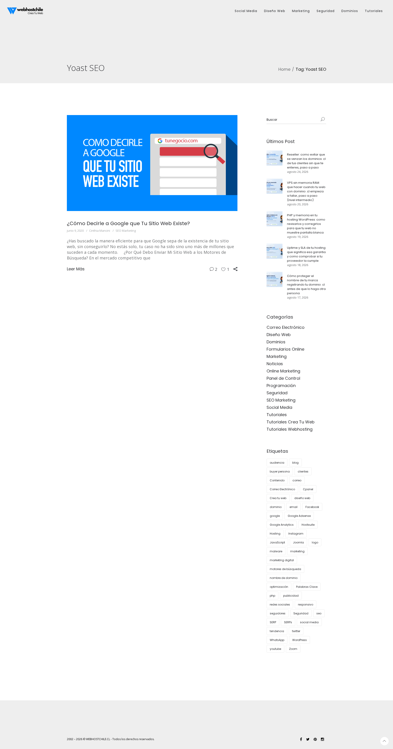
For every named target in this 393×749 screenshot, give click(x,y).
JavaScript (277, 542)
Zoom (293, 649)
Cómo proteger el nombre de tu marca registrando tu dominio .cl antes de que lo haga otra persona (306, 284)
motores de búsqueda (285, 569)
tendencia (277, 631)
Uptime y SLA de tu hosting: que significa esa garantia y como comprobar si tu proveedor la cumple (306, 254)
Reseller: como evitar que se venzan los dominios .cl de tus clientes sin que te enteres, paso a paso (306, 161)
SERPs (288, 622)
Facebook (312, 507)
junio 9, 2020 (75, 231)
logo (315, 542)
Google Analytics (282, 525)
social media (309, 622)
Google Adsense (299, 516)
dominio (276, 507)
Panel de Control (283, 378)
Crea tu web (278, 498)
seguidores (277, 613)
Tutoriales (277, 414)
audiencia (277, 463)
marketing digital (282, 560)
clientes (303, 471)
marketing (297, 551)
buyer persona (280, 471)
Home (284, 69)
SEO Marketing (126, 231)
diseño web (302, 498)
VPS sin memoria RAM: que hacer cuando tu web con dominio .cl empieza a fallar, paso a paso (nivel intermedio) (306, 191)
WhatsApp (277, 640)
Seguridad (277, 393)
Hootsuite (308, 525)
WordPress (299, 640)
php (272, 596)
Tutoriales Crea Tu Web (291, 422)
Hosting (275, 533)
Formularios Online (285, 349)
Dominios (276, 342)
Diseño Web (279, 334)
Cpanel (308, 489)
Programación (281, 385)
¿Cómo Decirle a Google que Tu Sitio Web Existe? (128, 223)
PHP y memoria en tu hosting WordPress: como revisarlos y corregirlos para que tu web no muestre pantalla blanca (306, 224)
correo (296, 480)
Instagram (295, 533)
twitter (296, 631)
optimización (279, 587)
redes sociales (280, 604)
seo (318, 613)
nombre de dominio (283, 578)
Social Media (279, 407)
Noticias (275, 364)
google (275, 516)
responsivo (305, 604)
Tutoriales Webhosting (289, 429)
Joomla (298, 542)
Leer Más (76, 269)
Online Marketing (283, 371)
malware (276, 551)
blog (295, 463)
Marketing (277, 356)
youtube (275, 649)
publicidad (291, 596)
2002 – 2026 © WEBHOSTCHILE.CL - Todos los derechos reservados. (110, 739)
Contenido (277, 480)
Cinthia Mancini (99, 231)
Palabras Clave (306, 587)
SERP (273, 622)
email (293, 507)
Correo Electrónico (286, 327)
